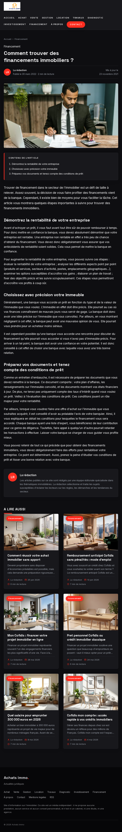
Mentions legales (37, 797)
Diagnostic (95, 18)
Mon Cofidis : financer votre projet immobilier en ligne (27, 637)
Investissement (15, 24)
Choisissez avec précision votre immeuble (35, 169)
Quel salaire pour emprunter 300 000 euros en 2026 (27, 717)
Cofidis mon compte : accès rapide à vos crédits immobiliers (89, 717)
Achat (22, 18)
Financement (38, 24)
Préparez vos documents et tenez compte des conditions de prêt (47, 173)
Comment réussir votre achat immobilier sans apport (28, 557)
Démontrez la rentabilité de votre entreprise (35, 164)
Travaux (78, 18)
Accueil (9, 18)
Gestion (47, 18)
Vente (34, 18)
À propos (57, 24)
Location (63, 18)
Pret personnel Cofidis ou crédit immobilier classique (86, 637)
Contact (76, 24)
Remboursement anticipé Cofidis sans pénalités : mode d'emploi (90, 557)
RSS (52, 797)
